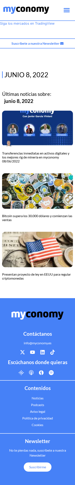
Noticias (38, 398)
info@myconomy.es (37, 343)
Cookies (37, 425)
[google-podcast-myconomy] (21, 372)
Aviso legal (37, 411)
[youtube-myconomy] (32, 352)
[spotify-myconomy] (51, 372)
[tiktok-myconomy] (52, 352)
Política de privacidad (37, 418)
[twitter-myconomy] (22, 352)
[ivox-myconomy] (41, 372)
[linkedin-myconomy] (42, 352)
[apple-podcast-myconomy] (31, 372)
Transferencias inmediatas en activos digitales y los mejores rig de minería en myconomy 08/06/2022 (35, 157)
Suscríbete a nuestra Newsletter (35, 43)
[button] (67, 10)
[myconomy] (26, 10)
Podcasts (37, 405)
